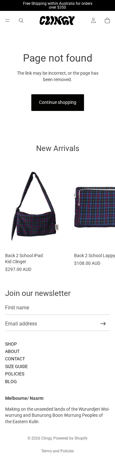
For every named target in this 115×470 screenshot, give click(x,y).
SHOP (11, 344)
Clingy (46, 438)
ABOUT (12, 351)
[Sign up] (103, 324)
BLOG (11, 381)
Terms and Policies (57, 451)
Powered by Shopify (70, 438)
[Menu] (7, 20)
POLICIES (14, 374)
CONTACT (15, 359)
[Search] (21, 20)
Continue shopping (57, 102)
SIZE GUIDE (16, 366)
